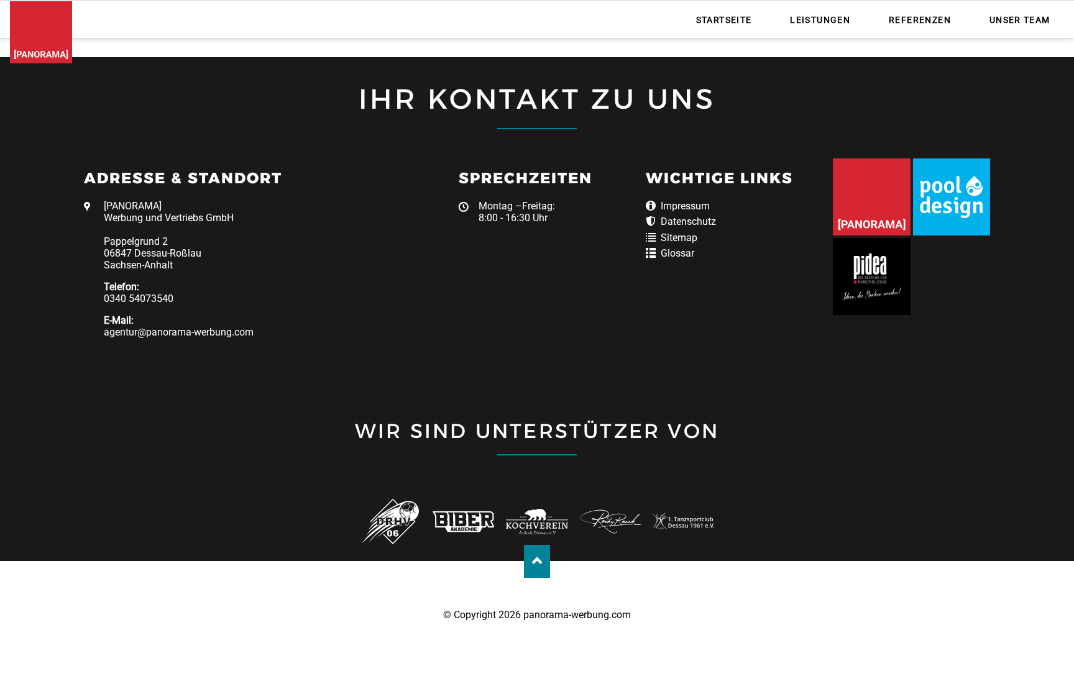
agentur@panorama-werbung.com (179, 332)
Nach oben (537, 561)
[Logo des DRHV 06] (390, 521)
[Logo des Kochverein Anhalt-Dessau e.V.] (537, 521)
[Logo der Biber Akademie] (463, 521)
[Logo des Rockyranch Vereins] (611, 521)
